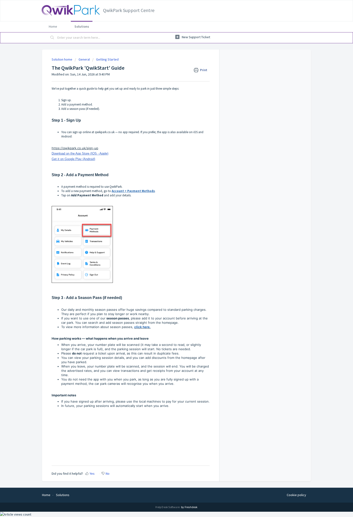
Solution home (62, 59)
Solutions (81, 26)
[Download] (167, 200)
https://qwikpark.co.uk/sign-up (75, 148)
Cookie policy (296, 495)
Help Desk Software (167, 507)
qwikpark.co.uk (105, 132)
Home (53, 26)
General (84, 59)
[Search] (52, 38)
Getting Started (107, 59)
